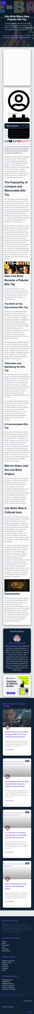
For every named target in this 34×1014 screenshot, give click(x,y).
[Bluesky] (29, 1012)
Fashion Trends (6, 962)
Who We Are (8, 137)
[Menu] (31, 3)
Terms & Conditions (8, 1007)
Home (5, 35)
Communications (7, 980)
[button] (27, 126)
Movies (4, 941)
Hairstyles (5, 966)
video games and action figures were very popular (16, 442)
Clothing (4, 964)
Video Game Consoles (8, 989)
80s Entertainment (15, 35)
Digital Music (6, 981)
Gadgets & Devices (7, 983)
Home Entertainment (8, 985)
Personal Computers (8, 987)
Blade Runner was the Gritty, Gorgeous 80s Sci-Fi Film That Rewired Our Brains (16, 734)
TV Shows (5, 949)
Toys (3, 947)
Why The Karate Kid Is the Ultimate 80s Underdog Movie (15, 886)
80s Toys (27, 35)
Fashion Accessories (8, 960)
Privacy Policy (27, 1001)
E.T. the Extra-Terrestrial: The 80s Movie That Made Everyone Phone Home (15, 835)
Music (4, 943)
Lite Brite (7, 163)
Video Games (6, 951)
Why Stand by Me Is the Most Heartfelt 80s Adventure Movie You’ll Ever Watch (17, 784)
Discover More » (9, 749)
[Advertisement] (17, 67)
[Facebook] (26, 1012)
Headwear (5, 968)
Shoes (4, 970)
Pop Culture (5, 945)
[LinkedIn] (31, 1012)
